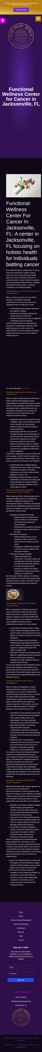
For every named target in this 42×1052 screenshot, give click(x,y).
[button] (2, 20)
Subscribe (20, 980)
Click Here (26, 388)
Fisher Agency (21, 1047)
